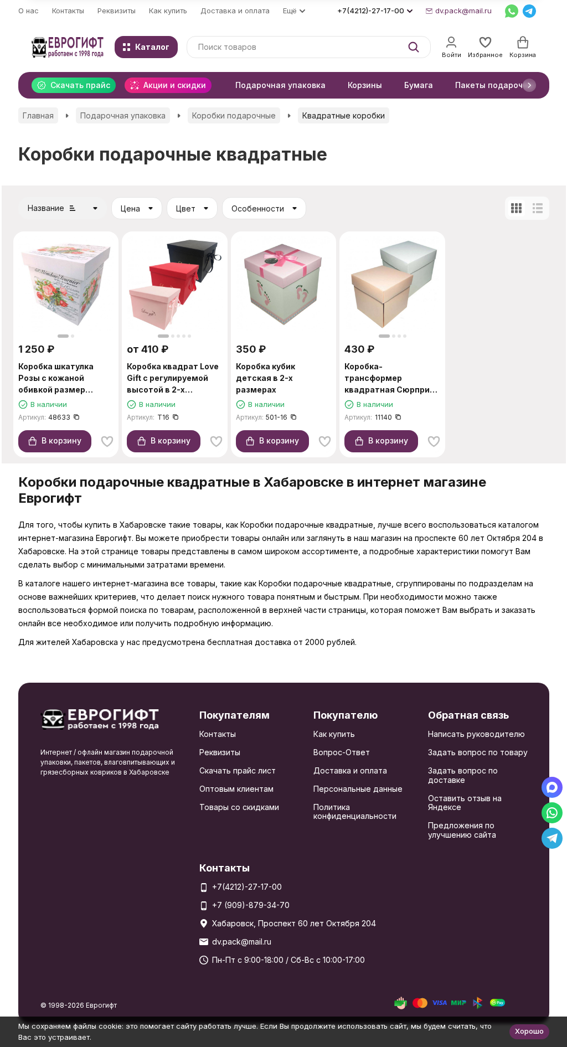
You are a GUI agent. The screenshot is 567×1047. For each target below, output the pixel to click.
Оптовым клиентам (236, 788)
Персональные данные (358, 788)
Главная (38, 115)
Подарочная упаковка (280, 85)
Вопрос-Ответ (341, 752)
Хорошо (529, 1031)
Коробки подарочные (234, 115)
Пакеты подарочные (497, 85)
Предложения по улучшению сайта (462, 830)
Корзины (365, 85)
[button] (529, 85)
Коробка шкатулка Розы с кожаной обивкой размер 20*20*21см (56, 378)
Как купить (168, 10)
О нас (28, 10)
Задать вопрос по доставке (463, 775)
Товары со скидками (239, 807)
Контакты (68, 10)
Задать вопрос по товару (478, 752)
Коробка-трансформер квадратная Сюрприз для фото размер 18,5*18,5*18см (389, 378)
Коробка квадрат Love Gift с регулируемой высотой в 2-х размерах (173, 378)
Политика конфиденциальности (354, 811)
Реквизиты (116, 10)
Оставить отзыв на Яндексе (465, 802)
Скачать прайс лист (237, 770)
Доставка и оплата (235, 10)
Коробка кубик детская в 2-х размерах (265, 378)
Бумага (418, 85)
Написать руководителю (476, 734)
